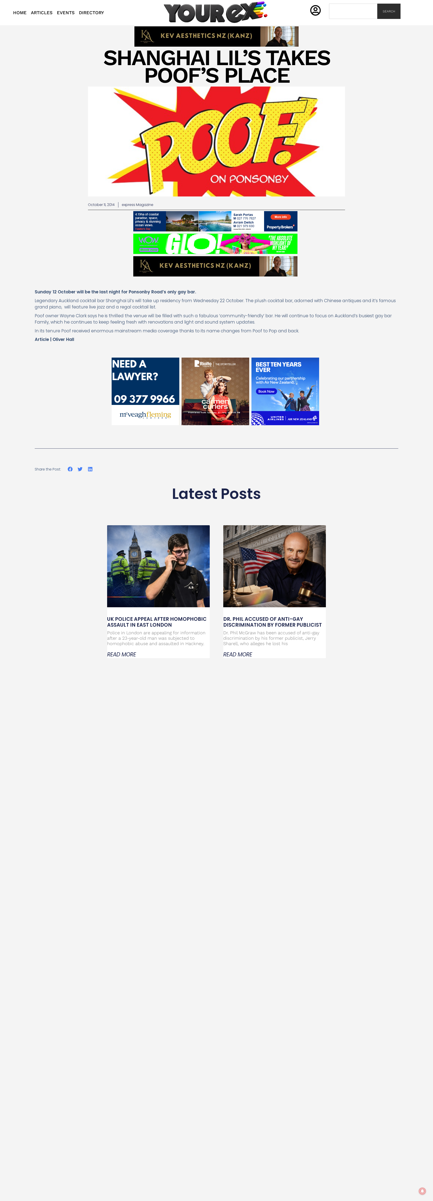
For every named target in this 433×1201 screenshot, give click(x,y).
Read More (121, 654)
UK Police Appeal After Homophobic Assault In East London (157, 622)
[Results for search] (353, 21)
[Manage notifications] (422, 1191)
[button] (70, 469)
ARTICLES (42, 12)
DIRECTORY (91, 12)
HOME (20, 12)
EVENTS (66, 12)
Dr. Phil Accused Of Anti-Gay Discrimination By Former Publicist (272, 622)
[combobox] (353, 11)
